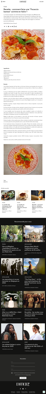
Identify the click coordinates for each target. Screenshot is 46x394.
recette (6, 182)
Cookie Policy (32, 391)
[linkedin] (10, 27)
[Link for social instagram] (23, 389)
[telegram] (16, 27)
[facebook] (6, 27)
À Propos (13, 391)
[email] (5, 27)
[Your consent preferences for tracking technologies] (44, 392)
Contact (18, 391)
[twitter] (12, 27)
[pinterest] (8, 27)
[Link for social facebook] (20, 389)
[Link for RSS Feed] (25, 389)
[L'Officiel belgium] (23, 2)
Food (5, 6)
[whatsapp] (14, 27)
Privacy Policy (28, 374)
